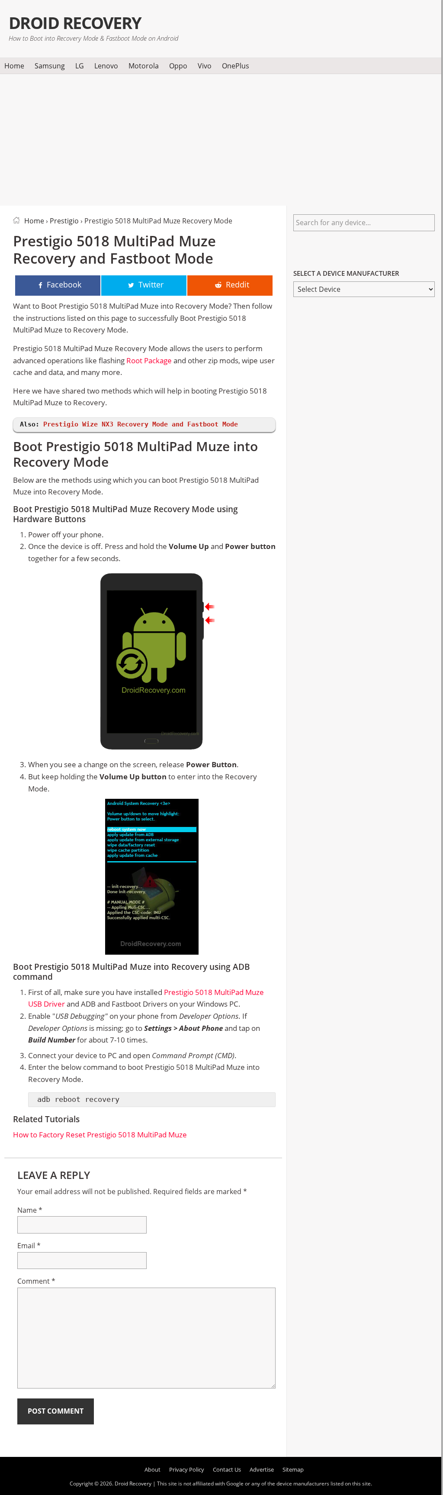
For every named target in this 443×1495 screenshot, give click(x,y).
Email (29, 1245)
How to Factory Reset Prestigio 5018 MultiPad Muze (100, 1135)
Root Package (149, 360)
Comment (36, 1281)
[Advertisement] (220, 138)
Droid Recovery (75, 23)
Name (29, 1210)
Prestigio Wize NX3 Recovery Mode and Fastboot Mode (140, 424)
